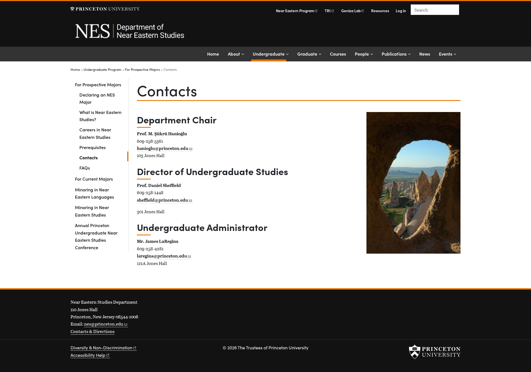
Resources (380, 10)
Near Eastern (295, 10)
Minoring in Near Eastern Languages (94, 193)
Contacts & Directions (92, 331)
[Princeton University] (105, 9)
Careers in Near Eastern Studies (95, 133)
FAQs (84, 168)
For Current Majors (94, 179)
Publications (394, 54)
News (424, 54)
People (362, 54)
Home (213, 54)
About (234, 54)
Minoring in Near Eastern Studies (92, 210)
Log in (401, 10)
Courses (338, 54)
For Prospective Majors (142, 69)
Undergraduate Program (102, 69)
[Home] (129, 34)
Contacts (103, 157)
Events (445, 54)
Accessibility (88, 355)
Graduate (307, 54)
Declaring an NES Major (97, 98)
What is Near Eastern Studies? (100, 115)
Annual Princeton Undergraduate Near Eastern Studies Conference (96, 236)
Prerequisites (92, 147)
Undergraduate (269, 53)
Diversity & (101, 347)
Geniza (351, 10)
